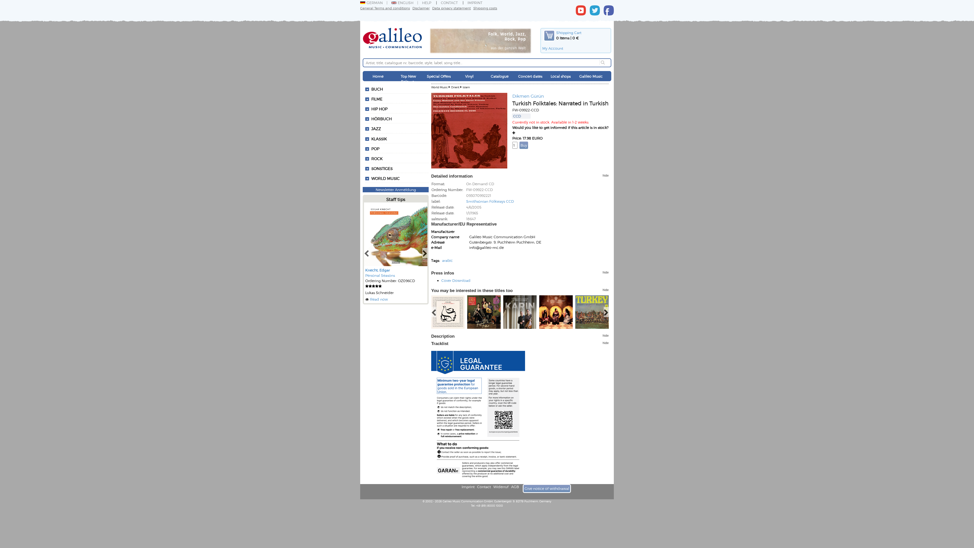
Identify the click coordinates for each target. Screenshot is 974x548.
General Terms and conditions (385, 8)
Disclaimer (421, 8)
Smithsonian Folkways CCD (490, 201)
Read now (379, 299)
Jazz (376, 128)
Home (378, 76)
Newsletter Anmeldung (396, 189)
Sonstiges (382, 168)
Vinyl (469, 76)
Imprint (474, 3)
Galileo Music (591, 76)
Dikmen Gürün (528, 95)
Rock (376, 158)
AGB (515, 487)
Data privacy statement (451, 8)
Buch (377, 89)
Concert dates (530, 76)
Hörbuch (381, 118)
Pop (375, 148)
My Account (552, 48)
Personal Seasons (380, 275)
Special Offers (439, 76)
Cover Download (456, 280)
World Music (385, 178)
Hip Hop (379, 109)
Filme (376, 99)
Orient (455, 87)
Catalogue (500, 76)
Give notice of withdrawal (547, 488)
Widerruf (501, 487)
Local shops (561, 76)
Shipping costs (485, 8)
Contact (449, 3)
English (405, 3)
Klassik (379, 138)
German (375, 3)
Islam (466, 87)
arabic (447, 260)
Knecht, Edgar (377, 270)
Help (426, 3)
